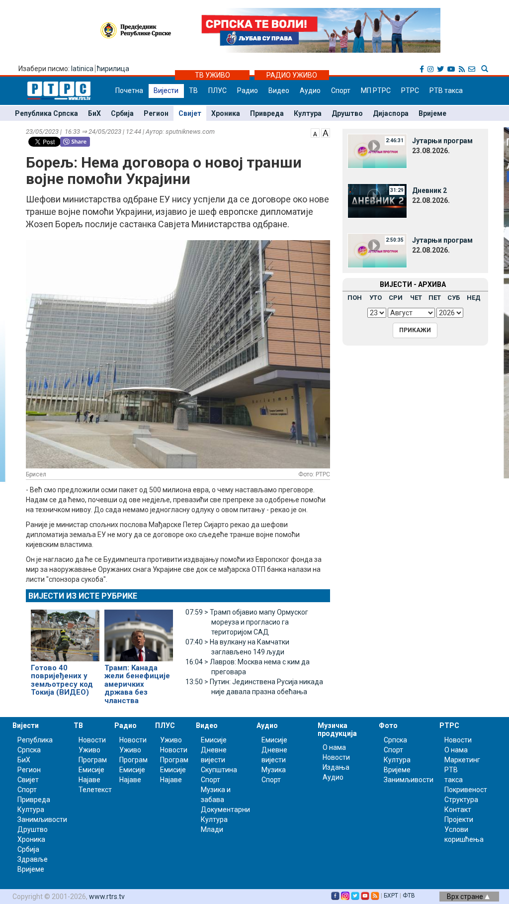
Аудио (310, 90)
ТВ (193, 90)
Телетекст (95, 790)
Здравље (32, 859)
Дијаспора (391, 113)
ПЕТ (434, 297)
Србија (122, 113)
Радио (247, 90)
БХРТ (391, 895)
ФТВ (409, 895)
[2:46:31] (377, 151)
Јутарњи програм (442, 141)
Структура (461, 800)
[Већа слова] (325, 132)
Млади (212, 829)
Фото (388, 725)
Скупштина (219, 770)
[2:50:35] (377, 250)
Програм (93, 760)
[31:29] (377, 200)
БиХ (94, 113)
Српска (395, 740)
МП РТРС (376, 90)
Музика (273, 770)
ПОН (354, 297)
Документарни (225, 810)
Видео (278, 90)
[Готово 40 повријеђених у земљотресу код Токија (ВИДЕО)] (65, 631)
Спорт (340, 90)
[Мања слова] (315, 132)
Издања (336, 767)
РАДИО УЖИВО (291, 75)
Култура (308, 113)
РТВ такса (446, 90)
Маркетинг (462, 760)
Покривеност (465, 790)
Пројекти (458, 819)
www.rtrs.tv (107, 897)
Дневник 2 (429, 190)
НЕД (474, 297)
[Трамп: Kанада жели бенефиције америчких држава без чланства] (138, 631)
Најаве (89, 780)
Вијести (166, 90)
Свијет (189, 113)
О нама (334, 747)
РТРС (410, 90)
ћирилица (113, 69)
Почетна (129, 90)
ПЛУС (217, 90)
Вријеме (432, 113)
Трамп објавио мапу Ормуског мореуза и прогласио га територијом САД (246, 622)
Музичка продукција (337, 729)
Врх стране (466, 897)
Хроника (225, 113)
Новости (92, 740)
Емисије (91, 770)
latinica (82, 69)
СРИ (396, 297)
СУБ (453, 297)
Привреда (267, 113)
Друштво (347, 113)
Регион (156, 113)
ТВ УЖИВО (212, 75)
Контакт (457, 810)
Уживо (89, 750)
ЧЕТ (416, 297)
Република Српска (46, 113)
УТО (375, 297)
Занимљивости (42, 819)
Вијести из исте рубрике (82, 596)
